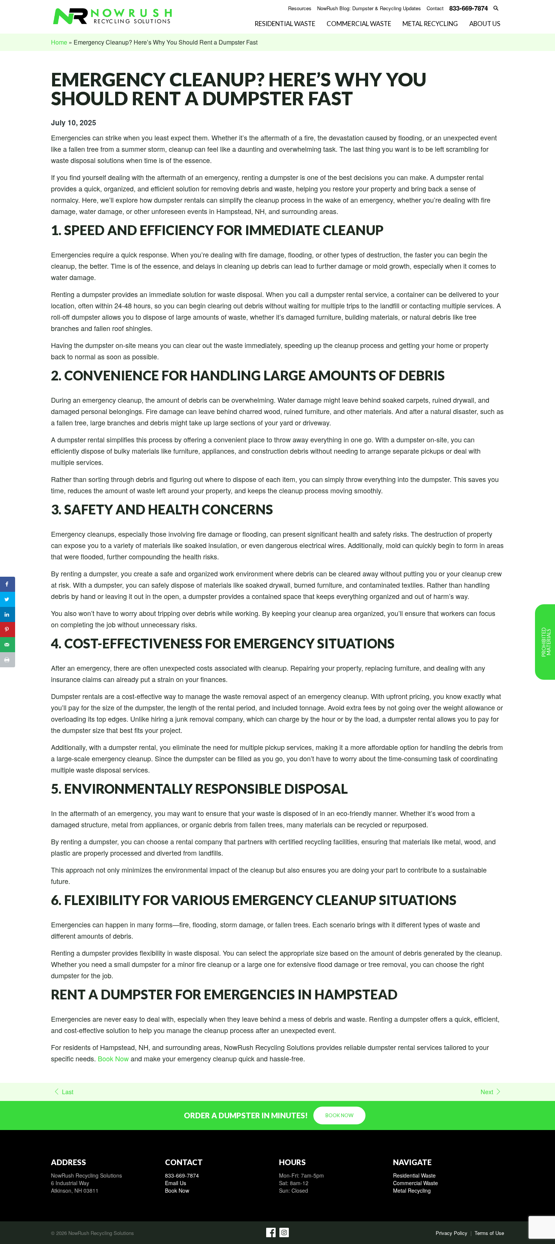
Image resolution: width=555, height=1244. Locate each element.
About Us (484, 24)
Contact (435, 8)
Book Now (113, 1058)
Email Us (175, 1183)
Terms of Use (489, 1232)
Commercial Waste (359, 24)
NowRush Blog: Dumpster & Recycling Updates (369, 8)
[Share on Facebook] (7, 584)
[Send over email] (7, 644)
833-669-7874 (182, 1175)
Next (487, 1091)
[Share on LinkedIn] (7, 614)
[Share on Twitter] (7, 599)
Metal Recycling (430, 24)
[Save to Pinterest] (7, 629)
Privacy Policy (451, 1232)
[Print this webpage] (7, 659)
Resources (299, 8)
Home (59, 42)
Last (67, 1091)
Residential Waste (284, 24)
